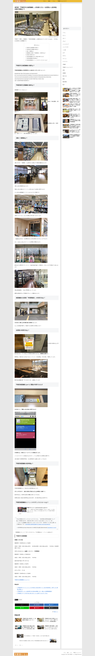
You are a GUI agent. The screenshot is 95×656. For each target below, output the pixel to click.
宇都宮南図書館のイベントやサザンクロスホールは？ (37, 60)
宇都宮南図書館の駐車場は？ (32, 58)
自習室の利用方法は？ (30, 54)
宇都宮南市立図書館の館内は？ (32, 49)
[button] (51, 608)
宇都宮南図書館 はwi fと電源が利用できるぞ (35, 56)
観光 (68, 652)
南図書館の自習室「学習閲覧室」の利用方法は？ (36, 52)
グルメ (65, 652)
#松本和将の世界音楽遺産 (31, 524)
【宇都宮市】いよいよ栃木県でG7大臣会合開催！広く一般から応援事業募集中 (34, 591)
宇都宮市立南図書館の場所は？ (32, 47)
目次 (35, 45)
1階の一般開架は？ (30, 51)
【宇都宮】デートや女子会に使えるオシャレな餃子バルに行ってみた (32, 593)
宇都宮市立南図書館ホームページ (22, 579)
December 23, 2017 (52, 527)
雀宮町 (21, 599)
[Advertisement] (71, 16)
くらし (17, 599)
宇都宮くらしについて (77, 652)
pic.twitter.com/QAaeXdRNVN (43, 524)
